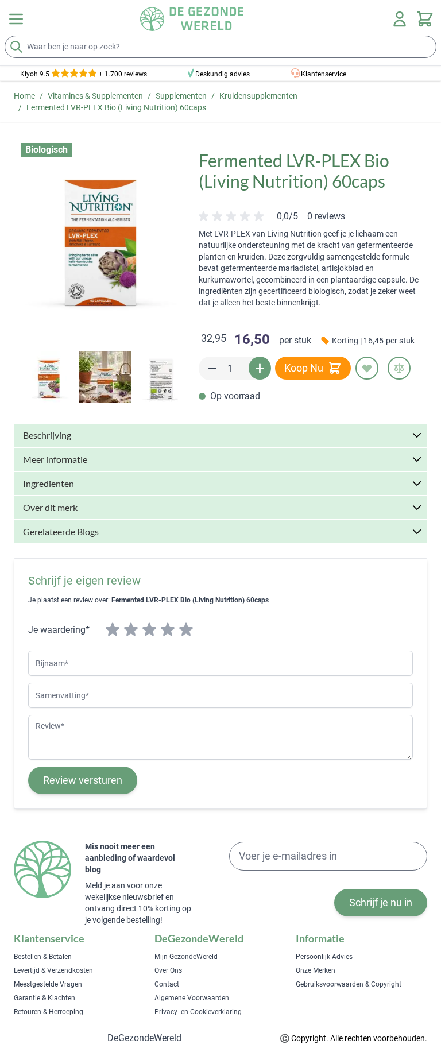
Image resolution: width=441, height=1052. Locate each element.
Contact (166, 984)
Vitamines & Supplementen (95, 95)
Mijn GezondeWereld (186, 957)
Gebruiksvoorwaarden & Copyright (348, 984)
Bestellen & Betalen (43, 957)
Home (24, 95)
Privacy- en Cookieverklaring (198, 1012)
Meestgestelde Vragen (48, 984)
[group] (272, 216)
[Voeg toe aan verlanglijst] (366, 368)
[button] (100, 236)
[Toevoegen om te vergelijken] (399, 368)
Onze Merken (315, 970)
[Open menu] (16, 18)
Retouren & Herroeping (48, 1012)
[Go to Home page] (191, 19)
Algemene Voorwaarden (191, 998)
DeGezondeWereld (144, 1037)
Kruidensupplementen (258, 95)
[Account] (399, 19)
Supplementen (181, 95)
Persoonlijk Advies (324, 957)
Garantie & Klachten (44, 998)
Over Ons (168, 970)
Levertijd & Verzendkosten (53, 970)
